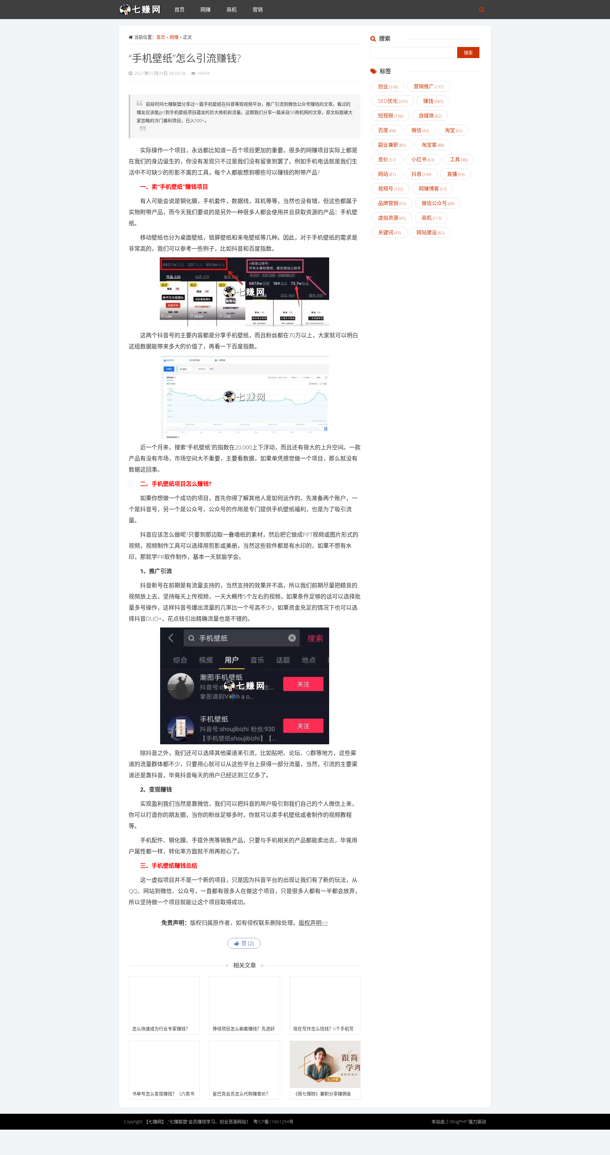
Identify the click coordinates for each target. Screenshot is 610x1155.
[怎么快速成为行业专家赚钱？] (164, 999)
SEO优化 (392, 100)
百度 (387, 130)
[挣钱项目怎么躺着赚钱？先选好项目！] (244, 999)
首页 (179, 9)
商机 (232, 9)
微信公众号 (438, 203)
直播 (455, 173)
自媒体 (430, 115)
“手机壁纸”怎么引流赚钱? (185, 58)
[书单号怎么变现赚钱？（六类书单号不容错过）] (164, 1064)
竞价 (387, 159)
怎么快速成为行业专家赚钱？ (161, 1029)
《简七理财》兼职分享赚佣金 (322, 1094)
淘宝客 (433, 144)
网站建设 (430, 232)
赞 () (246, 943)
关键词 (389, 232)
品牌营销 (392, 203)
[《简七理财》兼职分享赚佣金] (325, 1064)
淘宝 (453, 130)
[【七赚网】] (142, 8)
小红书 (422, 159)
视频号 (390, 188)
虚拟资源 (392, 217)
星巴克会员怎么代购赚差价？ (241, 1094)
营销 (258, 9)
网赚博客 (432, 188)
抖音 (421, 173)
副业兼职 (392, 144)
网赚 (205, 9)
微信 (420, 130)
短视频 (390, 115)
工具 (458, 159)
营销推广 (429, 86)
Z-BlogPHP (456, 1121)
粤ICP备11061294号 (273, 1121)
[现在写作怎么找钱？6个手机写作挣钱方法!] (325, 999)
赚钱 (433, 100)
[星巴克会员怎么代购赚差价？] (244, 1064)
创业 (388, 86)
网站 (387, 173)
